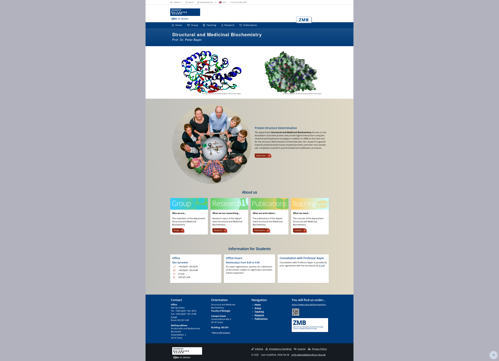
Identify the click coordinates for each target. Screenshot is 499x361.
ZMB (304, 19)
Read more (261, 155)
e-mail (322, 265)
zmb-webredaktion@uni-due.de (308, 354)
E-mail (181, 273)
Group (194, 25)
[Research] (229, 203)
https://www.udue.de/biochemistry (309, 304)
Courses (298, 230)
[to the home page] (185, 14)
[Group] (189, 203)
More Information (221, 332)
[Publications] (269, 203)
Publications (250, 25)
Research (229, 25)
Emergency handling (280, 348)
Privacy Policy (319, 348)
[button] (176, 2)
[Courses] (310, 203)
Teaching (211, 25)
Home (178, 25)
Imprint (302, 348)
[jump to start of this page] (493, 355)
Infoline (259, 348)
